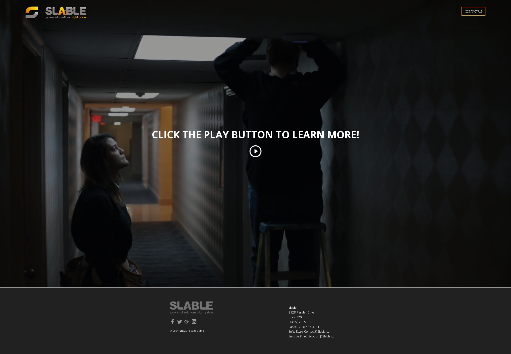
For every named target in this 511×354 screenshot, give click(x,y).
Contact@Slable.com (318, 331)
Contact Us (473, 11)
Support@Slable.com (322, 336)
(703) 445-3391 (308, 327)
